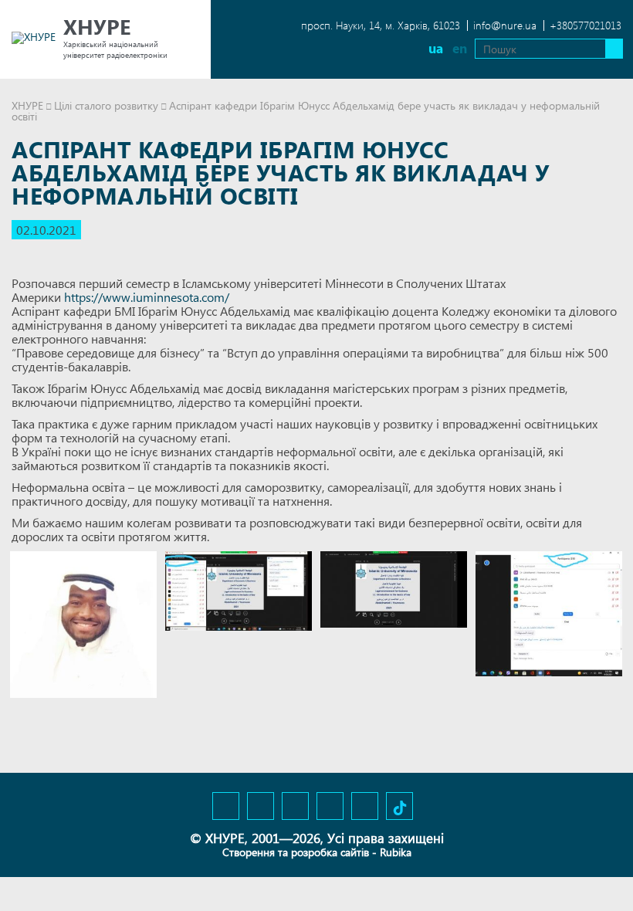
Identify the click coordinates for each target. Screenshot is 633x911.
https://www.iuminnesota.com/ (146, 297)
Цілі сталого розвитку (106, 105)
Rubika (395, 852)
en (459, 48)
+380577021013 (585, 25)
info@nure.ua (505, 25)
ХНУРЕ (27, 105)
